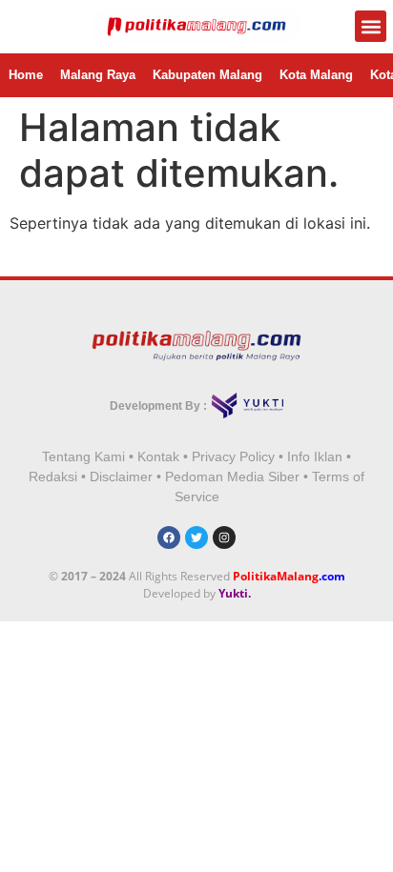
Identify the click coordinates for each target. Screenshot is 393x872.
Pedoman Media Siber (232, 476)
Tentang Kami (83, 456)
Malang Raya (97, 75)
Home (26, 75)
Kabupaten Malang (207, 75)
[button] (370, 26)
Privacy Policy (233, 456)
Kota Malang (316, 75)
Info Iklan (314, 456)
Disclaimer (121, 476)
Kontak (158, 456)
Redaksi (53, 476)
